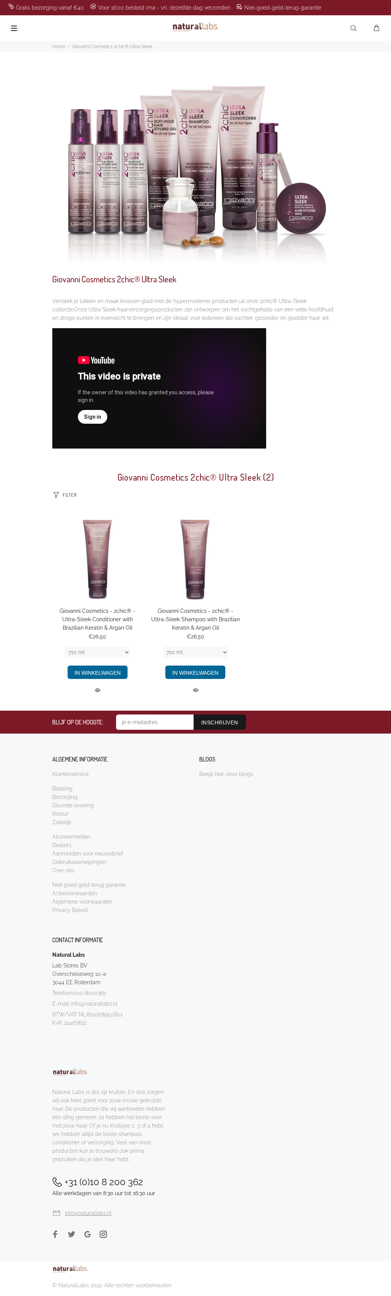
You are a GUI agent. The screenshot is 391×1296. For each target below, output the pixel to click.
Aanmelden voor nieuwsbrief (87, 854)
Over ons (63, 870)
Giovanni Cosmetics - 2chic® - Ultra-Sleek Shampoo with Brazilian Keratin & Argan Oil (195, 619)
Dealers (61, 845)
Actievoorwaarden (74, 893)
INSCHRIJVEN (219, 722)
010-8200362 (90, 993)
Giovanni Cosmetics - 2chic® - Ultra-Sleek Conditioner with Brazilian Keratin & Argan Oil (97, 619)
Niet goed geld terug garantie (89, 885)
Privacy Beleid (70, 910)
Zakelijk (61, 822)
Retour (60, 814)
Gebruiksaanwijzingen (79, 862)
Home (58, 46)
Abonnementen (71, 837)
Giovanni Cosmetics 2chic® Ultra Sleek (112, 46)
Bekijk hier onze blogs (226, 774)
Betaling (62, 789)
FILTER (69, 495)
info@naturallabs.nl (94, 1004)
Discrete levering (73, 805)
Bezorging (65, 797)
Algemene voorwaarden (82, 902)
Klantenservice (70, 774)
